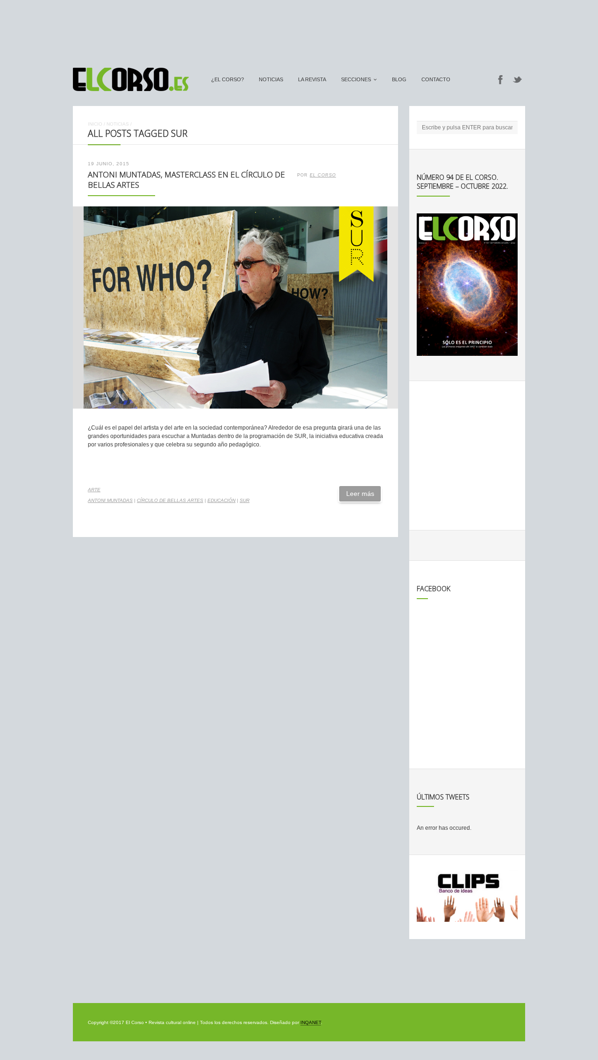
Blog (399, 79)
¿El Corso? (227, 79)
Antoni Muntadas (110, 500)
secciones (356, 79)
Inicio (95, 124)
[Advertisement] (299, 29)
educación (221, 500)
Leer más (360, 493)
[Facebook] (500, 79)
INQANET (310, 1022)
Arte (94, 489)
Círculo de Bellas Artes (170, 500)
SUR (244, 500)
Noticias (271, 79)
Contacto (435, 79)
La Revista (312, 79)
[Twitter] (517, 79)
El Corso (323, 175)
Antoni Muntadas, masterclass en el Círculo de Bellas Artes (186, 180)
